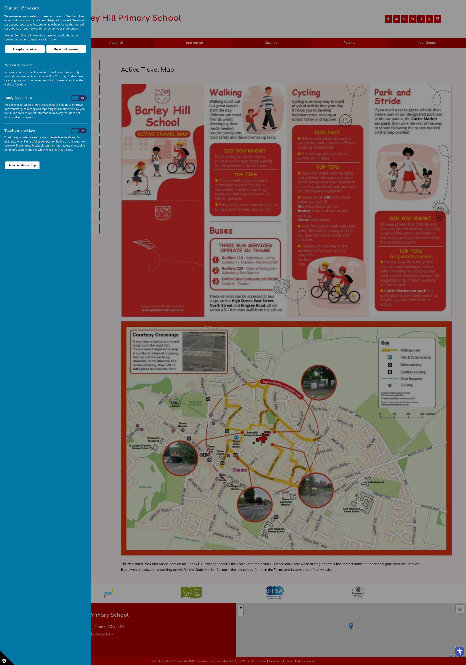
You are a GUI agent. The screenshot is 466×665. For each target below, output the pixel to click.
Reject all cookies (66, 49)
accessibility (459, 651)
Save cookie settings (22, 165)
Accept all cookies (25, 49)
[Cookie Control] (7, 657)
